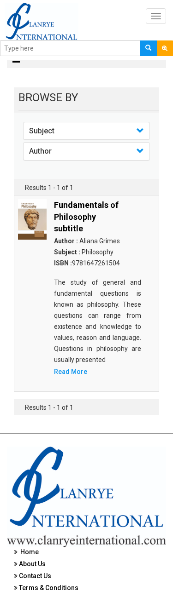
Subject (41, 130)
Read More (70, 371)
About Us (32, 564)
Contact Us (34, 575)
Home (28, 552)
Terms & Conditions (48, 587)
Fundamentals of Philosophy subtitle (86, 216)
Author (40, 151)
